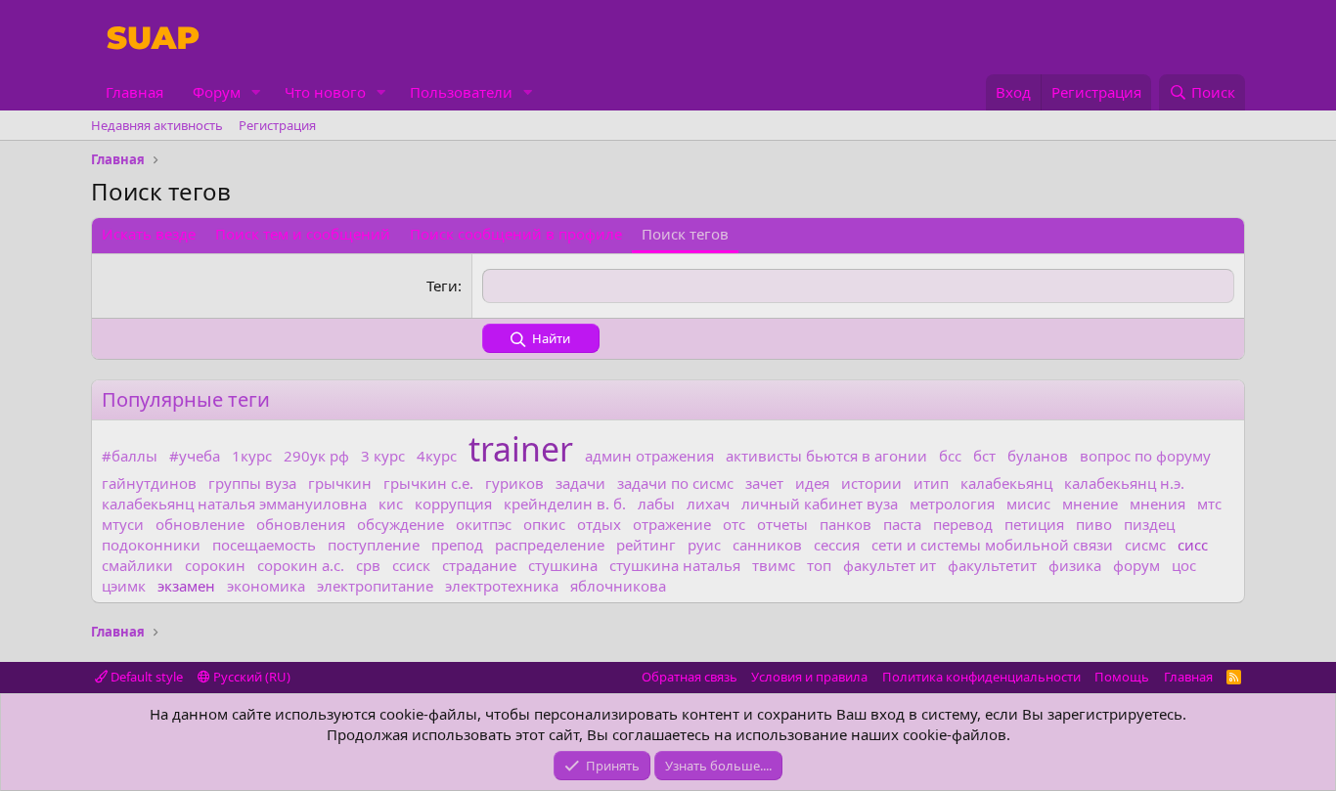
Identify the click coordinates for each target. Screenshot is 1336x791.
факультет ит (889, 565)
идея (812, 483)
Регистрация (277, 125)
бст (984, 455)
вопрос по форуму (1145, 455)
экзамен (186, 585)
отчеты (782, 524)
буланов (1037, 455)
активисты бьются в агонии (826, 455)
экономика (266, 585)
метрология (952, 503)
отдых (599, 524)
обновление (200, 524)
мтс (1209, 503)
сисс (1193, 544)
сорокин (215, 565)
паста (902, 524)
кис (391, 503)
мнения (1157, 503)
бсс (950, 455)
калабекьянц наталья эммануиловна (234, 503)
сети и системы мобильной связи (992, 544)
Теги (442, 285)
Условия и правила (809, 676)
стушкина (563, 565)
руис (704, 544)
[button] (256, 92)
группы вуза (252, 483)
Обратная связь (689, 676)
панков (845, 524)
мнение (1090, 503)
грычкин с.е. (428, 483)
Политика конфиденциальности (981, 676)
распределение (549, 544)
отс (734, 524)
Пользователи (461, 92)
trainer (520, 448)
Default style (145, 676)
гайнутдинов (149, 483)
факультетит (992, 565)
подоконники (151, 544)
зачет (764, 483)
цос (1184, 565)
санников (767, 544)
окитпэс (484, 524)
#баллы (129, 455)
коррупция (453, 503)
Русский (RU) (250, 676)
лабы (656, 503)
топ (819, 565)
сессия (837, 544)
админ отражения (649, 455)
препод (457, 544)
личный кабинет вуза (819, 503)
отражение (672, 524)
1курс (252, 455)
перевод (963, 524)
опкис (544, 524)
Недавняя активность (157, 125)
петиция (1034, 524)
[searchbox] (858, 286)
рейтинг (646, 544)
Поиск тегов (685, 233)
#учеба (194, 455)
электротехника (501, 585)
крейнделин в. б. (565, 503)
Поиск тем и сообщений (302, 233)
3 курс (383, 455)
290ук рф (316, 455)
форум (1136, 565)
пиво (1094, 524)
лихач (708, 503)
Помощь (1121, 676)
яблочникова (618, 585)
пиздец (1149, 524)
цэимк (124, 585)
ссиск (411, 565)
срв (368, 565)
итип (931, 483)
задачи (580, 483)
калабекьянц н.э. (1124, 483)
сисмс (1145, 544)
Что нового (325, 92)
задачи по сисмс (675, 483)
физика (1074, 565)
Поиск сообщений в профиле (516, 233)
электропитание (375, 585)
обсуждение (400, 524)
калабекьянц (1006, 483)
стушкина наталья (674, 565)
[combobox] (858, 286)
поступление (374, 544)
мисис (1028, 503)
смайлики (137, 565)
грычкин (340, 483)
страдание (479, 565)
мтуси (123, 524)
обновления (300, 524)
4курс (437, 455)
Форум (217, 92)
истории (871, 483)
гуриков (514, 483)
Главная (134, 92)
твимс (773, 565)
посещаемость (264, 544)
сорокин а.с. (300, 565)
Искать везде (149, 233)
